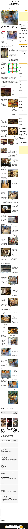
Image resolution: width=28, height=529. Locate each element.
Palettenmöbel (6, 408)
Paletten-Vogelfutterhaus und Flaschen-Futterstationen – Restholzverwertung (16, 429)
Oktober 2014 (20, 107)
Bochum (20, 128)
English (1, 32)
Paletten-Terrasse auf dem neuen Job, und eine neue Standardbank (3, 429)
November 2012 (21, 121)
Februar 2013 (20, 118)
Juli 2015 (20, 95)
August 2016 (20, 78)
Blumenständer (22, 127)
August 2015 (20, 93)
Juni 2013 (20, 113)
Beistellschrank (25, 134)
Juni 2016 (20, 81)
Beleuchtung (22, 133)
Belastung (25, 130)
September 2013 (21, 110)
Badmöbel (24, 143)
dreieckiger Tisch (22, 139)
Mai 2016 (20, 82)
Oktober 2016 (20, 76)
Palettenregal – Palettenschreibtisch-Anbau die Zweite (10, 428)
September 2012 (21, 124)
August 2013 (20, 112)
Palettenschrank (11, 408)
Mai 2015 (20, 98)
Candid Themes (20, 525)
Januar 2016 (20, 87)
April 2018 (20, 67)
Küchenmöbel (3, 408)
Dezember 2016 (21, 73)
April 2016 (20, 84)
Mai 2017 (20, 70)
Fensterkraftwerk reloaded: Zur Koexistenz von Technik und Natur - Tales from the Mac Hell (23, 46)
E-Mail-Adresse (8, 517)
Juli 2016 (20, 79)
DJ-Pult (24, 138)
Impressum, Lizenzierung (12, 8)
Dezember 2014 (21, 104)
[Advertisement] (23, 16)
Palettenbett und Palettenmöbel (14, 2)
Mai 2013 (20, 115)
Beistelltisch (21, 130)
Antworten (2, 454)
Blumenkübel (22, 137)
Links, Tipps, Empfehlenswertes (21, 8)
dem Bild (10, 498)
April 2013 (20, 116)
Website (13, 517)
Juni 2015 (20, 96)
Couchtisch (21, 135)
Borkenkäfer (21, 134)
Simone (2, 448)
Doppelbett (24, 128)
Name (1, 517)
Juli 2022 (20, 65)
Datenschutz (5, 8)
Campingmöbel (22, 131)
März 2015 (20, 101)
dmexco (25, 135)
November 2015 (21, 90)
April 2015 (20, 99)
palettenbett (4, 432)
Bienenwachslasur (23, 142)
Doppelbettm (21, 138)
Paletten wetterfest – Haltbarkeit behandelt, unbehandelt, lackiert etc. (23, 49)
